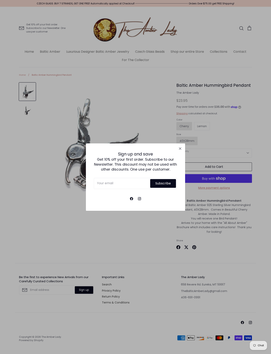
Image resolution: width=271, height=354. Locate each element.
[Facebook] (132, 199)
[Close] (180, 148)
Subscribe (163, 183)
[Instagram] (139, 199)
